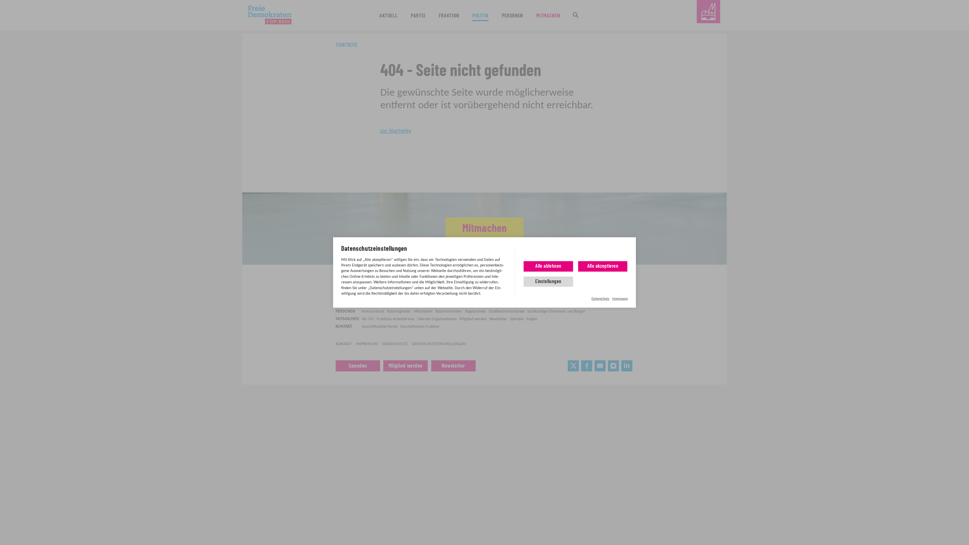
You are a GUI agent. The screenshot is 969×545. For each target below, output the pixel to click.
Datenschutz (600, 299)
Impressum (620, 299)
